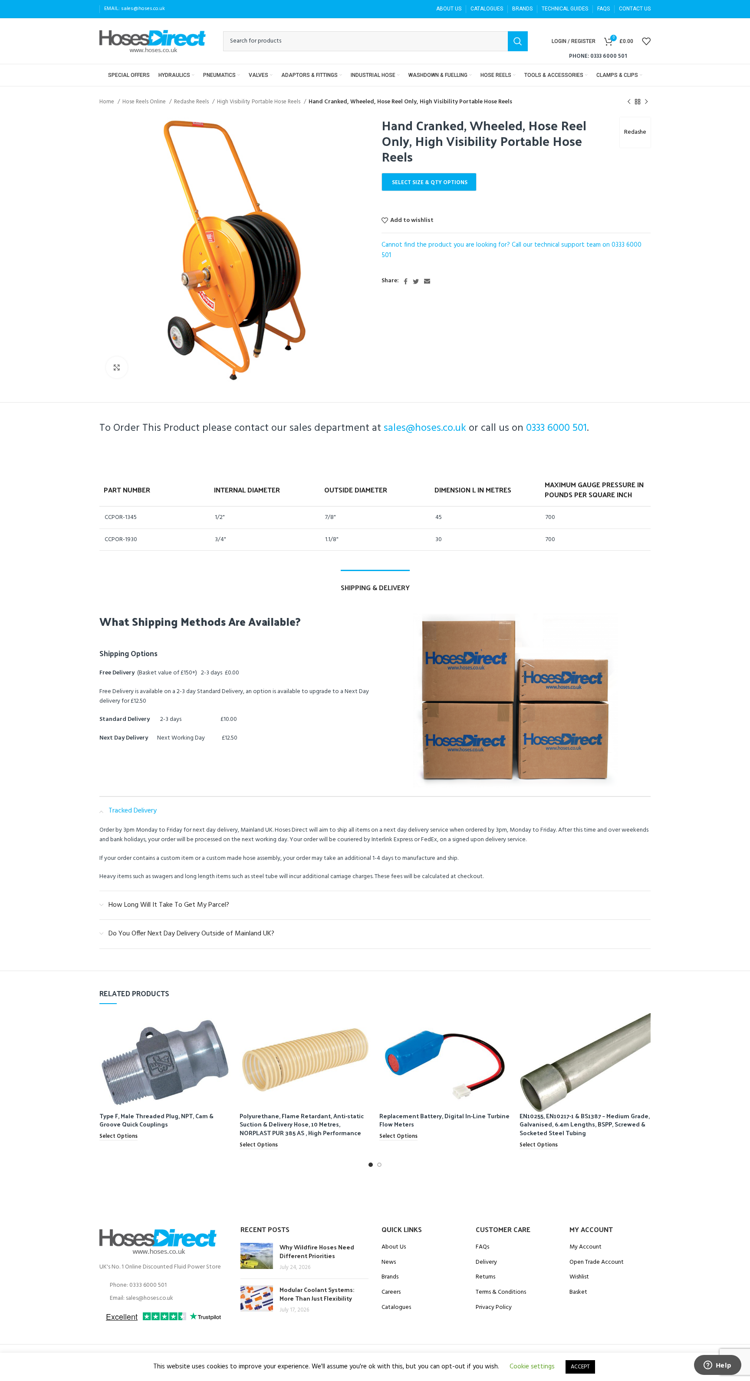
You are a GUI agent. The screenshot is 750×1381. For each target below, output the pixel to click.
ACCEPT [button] (580, 1366)
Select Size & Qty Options (429, 182)
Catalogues (396, 1307)
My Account (585, 1247)
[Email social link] (427, 281)
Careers (391, 1292)
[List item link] (163, 1285)
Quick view (224, 1027)
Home (107, 101)
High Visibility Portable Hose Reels (259, 101)
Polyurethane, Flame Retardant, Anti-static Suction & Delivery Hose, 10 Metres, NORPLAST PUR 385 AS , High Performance (302, 1124)
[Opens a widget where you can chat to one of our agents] (717, 1366)
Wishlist (579, 1277)
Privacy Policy (494, 1307)
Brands (390, 1277)
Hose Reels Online (144, 101)
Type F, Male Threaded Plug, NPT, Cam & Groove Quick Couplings (156, 1120)
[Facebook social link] (405, 281)
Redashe (635, 132)
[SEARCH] (518, 41)
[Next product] (646, 102)
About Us (394, 1247)
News (389, 1262)
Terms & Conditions (501, 1292)
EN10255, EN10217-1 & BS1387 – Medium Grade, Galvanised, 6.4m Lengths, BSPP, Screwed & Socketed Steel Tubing (585, 1124)
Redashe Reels (192, 101)
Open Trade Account (596, 1262)
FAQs (482, 1247)
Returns (485, 1277)
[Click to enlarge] (117, 367)
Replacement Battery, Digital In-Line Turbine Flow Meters (444, 1120)
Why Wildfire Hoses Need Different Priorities (317, 1251)
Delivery (486, 1262)
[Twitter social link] (415, 281)
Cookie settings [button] (532, 1366)
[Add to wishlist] (224, 1047)
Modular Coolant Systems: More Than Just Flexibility (317, 1294)
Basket (578, 1292)
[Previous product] (629, 102)
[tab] (375, 583)
